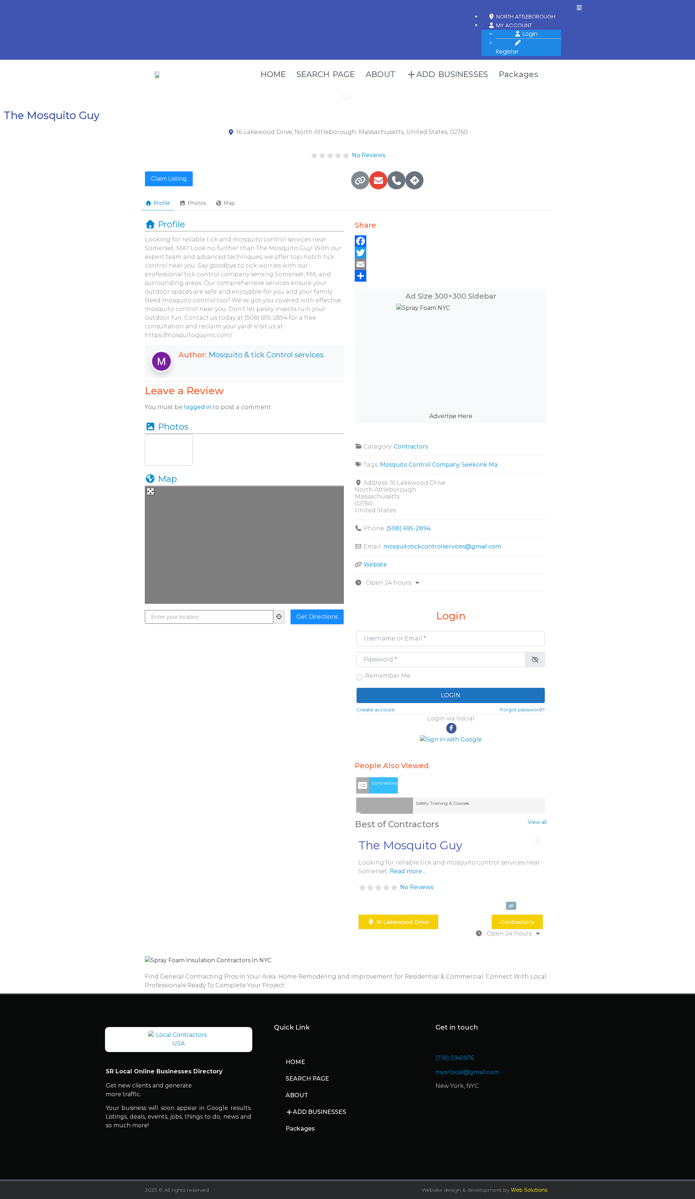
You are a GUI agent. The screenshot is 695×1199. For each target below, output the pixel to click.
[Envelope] (378, 180)
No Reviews (368, 155)
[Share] (451, 276)
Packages (518, 74)
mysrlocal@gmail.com (467, 1072)
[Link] (360, 180)
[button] (579, 8)
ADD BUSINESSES (452, 74)
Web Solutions (529, 1190)
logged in (197, 407)
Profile (161, 203)
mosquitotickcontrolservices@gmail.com (442, 546)
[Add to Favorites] (348, 97)
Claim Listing (169, 178)
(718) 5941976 (454, 1058)
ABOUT (381, 74)
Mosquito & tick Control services (266, 354)
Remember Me (387, 676)
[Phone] (396, 180)
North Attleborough (525, 16)
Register (507, 51)
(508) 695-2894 (408, 528)
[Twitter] (451, 252)
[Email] (451, 264)
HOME (273, 74)
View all (537, 822)
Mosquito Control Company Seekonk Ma (438, 464)
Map (229, 203)
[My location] (279, 617)
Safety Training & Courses (442, 803)
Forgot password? (522, 709)
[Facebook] (451, 241)
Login (529, 34)
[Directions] (414, 180)
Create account (376, 709)
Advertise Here (450, 416)
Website (375, 564)
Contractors (411, 446)
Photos (197, 203)
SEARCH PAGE (325, 74)
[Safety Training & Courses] (384, 806)
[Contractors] (362, 785)
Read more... (407, 871)
